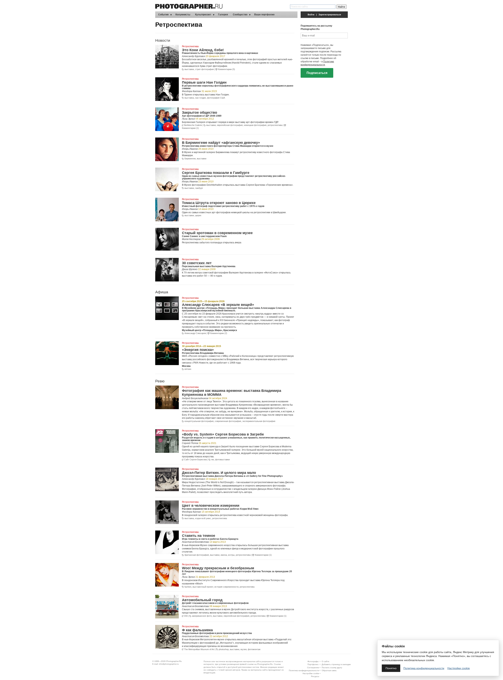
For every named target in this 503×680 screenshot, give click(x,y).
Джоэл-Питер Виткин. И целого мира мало (219, 473)
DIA (186, 616)
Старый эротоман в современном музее (217, 233)
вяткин (187, 369)
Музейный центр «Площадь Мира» (202, 330)
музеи (243, 649)
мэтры (231, 555)
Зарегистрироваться (330, 14)
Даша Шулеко (189, 269)
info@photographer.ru (169, 664)
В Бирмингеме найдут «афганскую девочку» (221, 143)
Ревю (159, 381)
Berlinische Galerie (193, 125)
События (163, 14)
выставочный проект (203, 587)
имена (224, 555)
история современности (226, 587)
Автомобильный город (202, 600)
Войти (311, 14)
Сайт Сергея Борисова (195, 459)
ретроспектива (275, 125)
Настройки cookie (311, 673)
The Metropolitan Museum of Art (199, 649)
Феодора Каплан (191, 91)
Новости (162, 40)
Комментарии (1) (190, 128)
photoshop (224, 649)
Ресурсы (315, 676)
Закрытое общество (199, 112)
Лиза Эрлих (188, 118)
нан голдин (200, 98)
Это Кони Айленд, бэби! (203, 50)
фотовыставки (222, 459)
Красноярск (230, 330)
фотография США (216, 98)
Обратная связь (329, 670)
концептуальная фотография (199, 421)
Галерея (223, 14)
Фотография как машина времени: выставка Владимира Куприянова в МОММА (231, 393)
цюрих (198, 215)
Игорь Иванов (190, 149)
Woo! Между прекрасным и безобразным (218, 568)
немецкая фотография (255, 125)
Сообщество (240, 14)
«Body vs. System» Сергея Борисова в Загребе (223, 434)
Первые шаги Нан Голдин (204, 82)
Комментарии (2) (218, 333)
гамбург (199, 188)
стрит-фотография (204, 69)
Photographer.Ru (174, 661)
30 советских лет (197, 263)
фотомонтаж (254, 649)
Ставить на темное (198, 536)
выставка (189, 98)
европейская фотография (230, 125)
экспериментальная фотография (258, 421)
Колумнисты (182, 14)
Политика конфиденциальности (304, 670)
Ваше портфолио (264, 14)
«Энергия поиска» (198, 350)
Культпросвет (203, 14)
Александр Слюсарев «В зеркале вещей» (218, 305)
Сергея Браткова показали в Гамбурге (215, 173)
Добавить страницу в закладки (336, 664)
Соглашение (313, 667)
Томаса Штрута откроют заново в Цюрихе (219, 203)
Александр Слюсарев (195, 333)
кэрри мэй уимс (203, 518)
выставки (189, 69)
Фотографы (313, 661)
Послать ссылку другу (332, 667)
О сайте (325, 661)
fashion (187, 587)
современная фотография (228, 421)
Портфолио (313, 664)
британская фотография (196, 555)
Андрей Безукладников (195, 398)
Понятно (391, 668)
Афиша (161, 292)
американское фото (202, 616)
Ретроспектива (190, 46)
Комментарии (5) (226, 69)
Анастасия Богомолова (195, 542)
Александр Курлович (193, 56)
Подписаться (317, 73)
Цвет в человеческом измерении (210, 505)
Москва (186, 366)
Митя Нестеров (191, 239)
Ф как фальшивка (197, 630)
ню (212, 459)
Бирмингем (190, 158)
